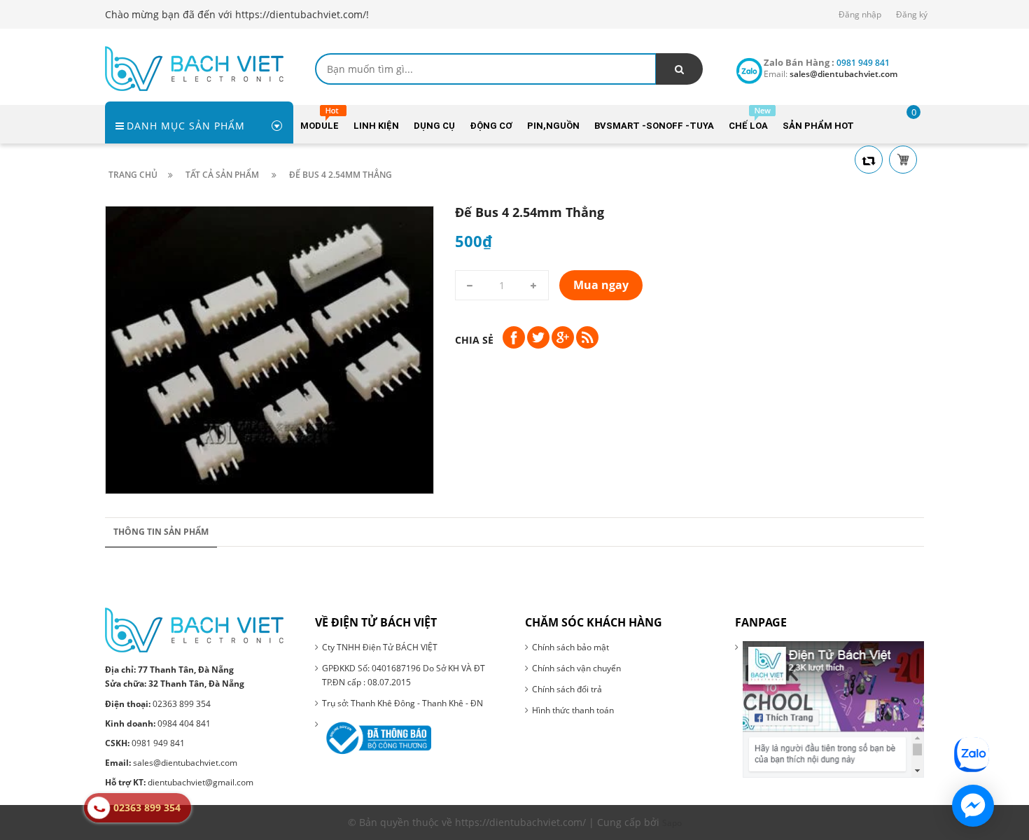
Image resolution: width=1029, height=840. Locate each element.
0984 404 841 (158, 723)
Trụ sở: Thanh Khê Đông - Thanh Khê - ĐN (402, 703)
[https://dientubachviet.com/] (194, 67)
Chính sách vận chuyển (576, 668)
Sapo (672, 823)
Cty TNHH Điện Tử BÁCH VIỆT (380, 647)
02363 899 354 (158, 704)
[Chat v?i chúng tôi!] (973, 806)
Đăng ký (911, 14)
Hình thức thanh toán (573, 710)
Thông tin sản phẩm (161, 532)
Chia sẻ (474, 339)
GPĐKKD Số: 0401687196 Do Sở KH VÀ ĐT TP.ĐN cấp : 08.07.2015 (403, 675)
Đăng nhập (860, 14)
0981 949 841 (145, 743)
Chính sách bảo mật (570, 647)
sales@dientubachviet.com (171, 763)
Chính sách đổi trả (567, 689)
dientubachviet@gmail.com (179, 782)
